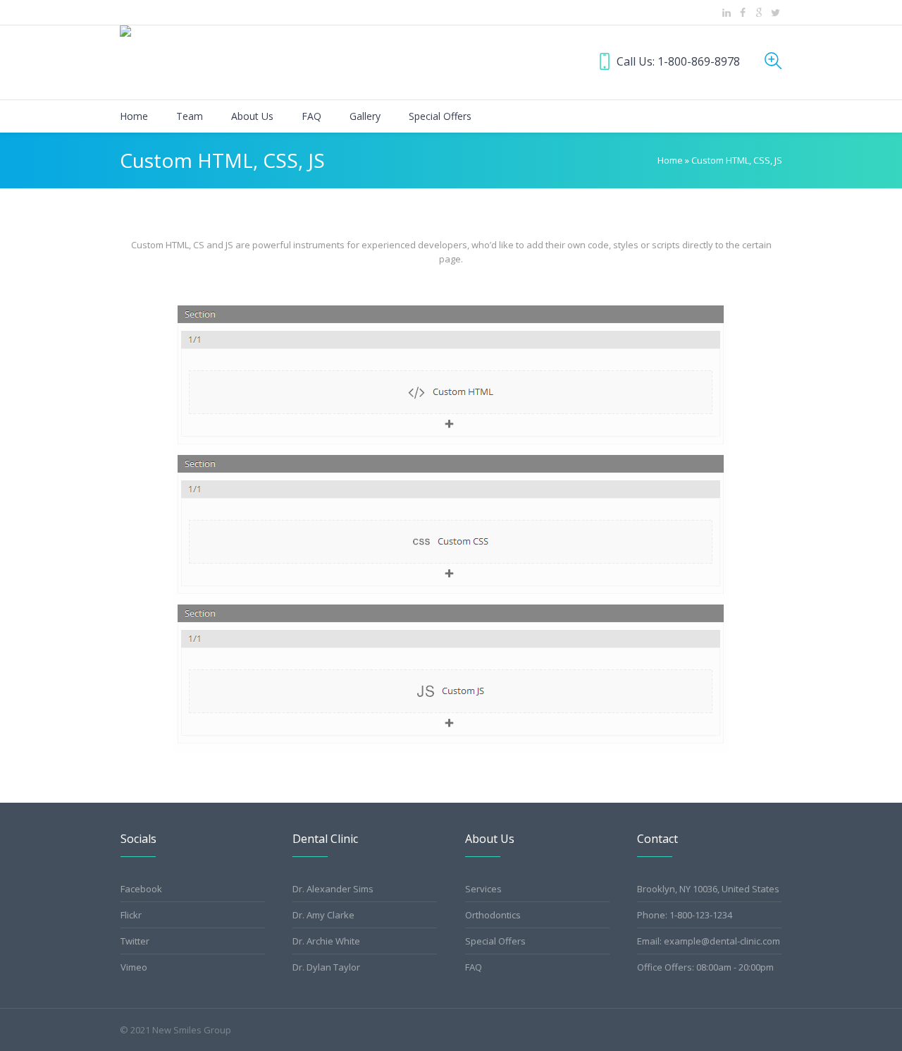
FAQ (473, 967)
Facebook (141, 888)
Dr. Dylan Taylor (326, 967)
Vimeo (134, 967)
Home (670, 160)
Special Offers (495, 941)
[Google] (759, 13)
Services (483, 888)
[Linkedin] (726, 13)
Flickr (131, 915)
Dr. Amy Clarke (323, 915)
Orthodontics (493, 915)
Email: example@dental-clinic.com (708, 941)
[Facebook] (743, 13)
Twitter (135, 941)
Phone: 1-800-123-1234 (684, 915)
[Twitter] (775, 13)
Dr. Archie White (326, 941)
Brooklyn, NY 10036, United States (708, 888)
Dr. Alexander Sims (332, 888)
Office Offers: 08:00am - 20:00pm (705, 967)
